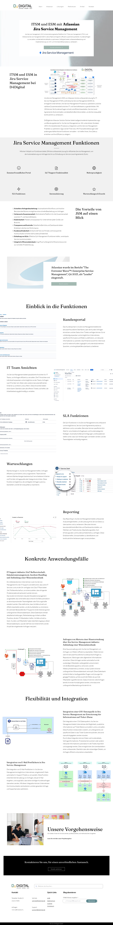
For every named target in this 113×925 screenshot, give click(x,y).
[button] (56, 47)
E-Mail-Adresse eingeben (70, 897)
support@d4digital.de (38, 910)
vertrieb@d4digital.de (38, 901)
